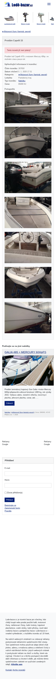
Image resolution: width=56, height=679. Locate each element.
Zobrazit (9, 403)
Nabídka (21, 81)
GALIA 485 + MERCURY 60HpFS (25, 352)
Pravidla (8, 511)
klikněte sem (16, 664)
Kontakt (9, 670)
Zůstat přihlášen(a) (14, 493)
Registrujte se (10, 505)
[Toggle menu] (49, 4)
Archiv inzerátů (19, 670)
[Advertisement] (28, 443)
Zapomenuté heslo (12, 508)
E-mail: (7, 468)
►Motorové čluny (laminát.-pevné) (16, 31)
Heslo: (7, 480)
